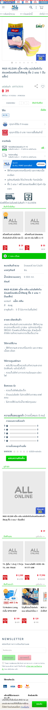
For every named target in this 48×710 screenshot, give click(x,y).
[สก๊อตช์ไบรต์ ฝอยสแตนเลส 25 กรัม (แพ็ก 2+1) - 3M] (35, 221)
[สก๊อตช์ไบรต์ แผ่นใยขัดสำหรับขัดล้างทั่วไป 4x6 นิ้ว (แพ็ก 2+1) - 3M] (13, 221)
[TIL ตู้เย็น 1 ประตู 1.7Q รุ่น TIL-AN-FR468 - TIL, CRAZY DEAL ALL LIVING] (13, 551)
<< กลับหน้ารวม (7, 14)
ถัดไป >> (44, 14)
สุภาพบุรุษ (8, 657)
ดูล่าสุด (6, 466)
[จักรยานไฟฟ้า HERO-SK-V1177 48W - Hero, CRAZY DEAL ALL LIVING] (35, 551)
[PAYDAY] (24, 2)
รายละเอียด (14, 256)
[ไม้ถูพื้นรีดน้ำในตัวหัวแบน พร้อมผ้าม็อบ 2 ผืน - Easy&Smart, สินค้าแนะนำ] (30, 596)
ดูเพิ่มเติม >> (40, 536)
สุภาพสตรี (24, 657)
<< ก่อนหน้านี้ (26, 14)
